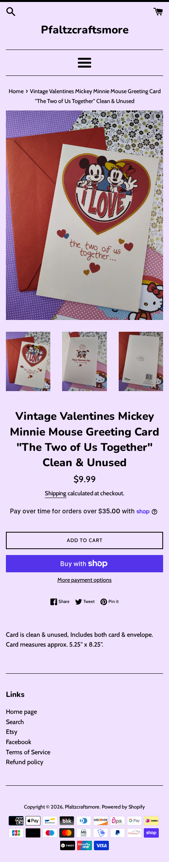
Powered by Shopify (123, 807)
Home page (21, 711)
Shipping (55, 493)
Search (15, 722)
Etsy (11, 731)
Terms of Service (28, 752)
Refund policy (24, 762)
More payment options (84, 579)
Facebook (18, 742)
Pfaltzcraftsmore (85, 29)
